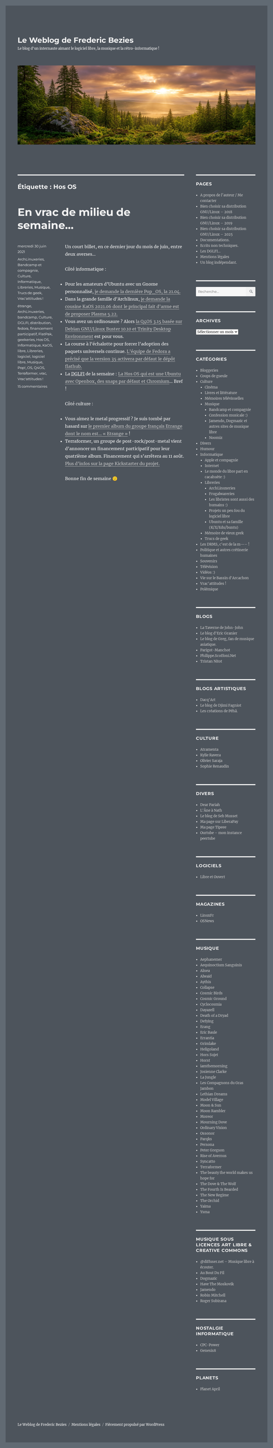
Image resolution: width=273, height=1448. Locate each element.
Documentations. (215, 240)
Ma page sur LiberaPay (219, 821)
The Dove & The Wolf (218, 1184)
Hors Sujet (209, 1055)
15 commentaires (32, 386)
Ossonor (207, 1133)
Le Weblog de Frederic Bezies (76, 40)
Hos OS (42, 339)
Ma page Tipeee (213, 827)
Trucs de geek (30, 293)
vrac (42, 373)
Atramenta (209, 749)
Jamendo (207, 1289)
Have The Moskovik (217, 1284)
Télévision (209, 567)
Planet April (210, 1389)
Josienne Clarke (213, 1071)
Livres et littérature (221, 393)
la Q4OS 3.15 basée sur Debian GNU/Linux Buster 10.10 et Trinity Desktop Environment (123, 329)
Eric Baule (208, 1032)
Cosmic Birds (211, 993)
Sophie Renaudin (214, 766)
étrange (24, 306)
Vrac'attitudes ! (30, 298)
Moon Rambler (213, 1111)
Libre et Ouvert (212, 877)
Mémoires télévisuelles (224, 398)
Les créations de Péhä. (219, 711)
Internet (212, 466)
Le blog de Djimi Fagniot (220, 705)
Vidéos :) (207, 572)
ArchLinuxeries (31, 259)
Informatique (29, 281)
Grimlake (208, 1043)
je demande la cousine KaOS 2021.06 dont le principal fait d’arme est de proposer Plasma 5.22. (122, 306)
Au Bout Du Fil (212, 1273)
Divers (205, 443)
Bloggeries (209, 370)
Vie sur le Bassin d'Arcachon (224, 578)
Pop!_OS (25, 367)
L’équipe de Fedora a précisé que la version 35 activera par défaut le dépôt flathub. (120, 359)
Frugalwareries (222, 494)
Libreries (25, 287)
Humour (207, 449)
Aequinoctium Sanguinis (221, 965)
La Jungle (208, 1077)
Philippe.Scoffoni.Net (218, 655)
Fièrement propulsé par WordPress (134, 1424)
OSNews (207, 921)
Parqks (206, 1139)
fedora (23, 328)
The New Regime (214, 1195)
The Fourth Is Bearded (219, 1189)
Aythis (205, 982)
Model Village (211, 1099)
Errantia (207, 1038)
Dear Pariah (210, 805)
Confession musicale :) (228, 415)
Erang (205, 1027)
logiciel (24, 356)
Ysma (205, 1212)
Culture (24, 276)
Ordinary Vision (213, 1128)
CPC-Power (209, 1345)
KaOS (47, 345)
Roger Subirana (213, 1301)
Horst (205, 1060)
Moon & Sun (210, 1105)
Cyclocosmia (211, 1004)
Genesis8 (208, 1350)
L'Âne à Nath (211, 810)
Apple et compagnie (221, 460)
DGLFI (23, 323)
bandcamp (27, 317)
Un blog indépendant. (218, 262)
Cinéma (211, 387)
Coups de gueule (213, 376)
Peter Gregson (212, 1150)
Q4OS (39, 367)
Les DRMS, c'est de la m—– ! (225, 544)
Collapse (207, 987)
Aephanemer (211, 959)
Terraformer (28, 373)
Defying (207, 1021)
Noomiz (215, 437)
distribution (40, 323)
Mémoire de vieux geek (224, 533)
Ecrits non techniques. (219, 245)
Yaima (205, 1206)
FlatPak (45, 334)
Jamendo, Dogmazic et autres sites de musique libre (229, 426)
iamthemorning (213, 1066)
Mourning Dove (213, 1122)
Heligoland (209, 1049)
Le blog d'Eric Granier (218, 633)
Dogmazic (208, 1278)
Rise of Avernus (213, 1156)
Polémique (209, 589)
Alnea (205, 970)
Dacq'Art (207, 700)
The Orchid (209, 1200)
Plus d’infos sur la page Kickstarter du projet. (112, 463)
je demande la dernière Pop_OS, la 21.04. (137, 291)
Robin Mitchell (212, 1295)
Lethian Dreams (213, 1094)
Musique (42, 287)
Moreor (206, 1116)
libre (22, 351)
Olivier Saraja (211, 760)
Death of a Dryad (214, 1015)
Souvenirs (208, 561)
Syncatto (207, 1161)
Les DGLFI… (210, 251)
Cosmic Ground (213, 999)
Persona (207, 1144)
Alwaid (206, 976)
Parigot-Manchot (215, 650)
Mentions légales (214, 257)
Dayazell (207, 1010)
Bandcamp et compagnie (230, 409)
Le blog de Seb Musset (219, 816)
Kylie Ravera (210, 755)
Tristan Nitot (211, 661)
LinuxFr (207, 915)
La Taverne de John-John (221, 627)
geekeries (26, 339)
